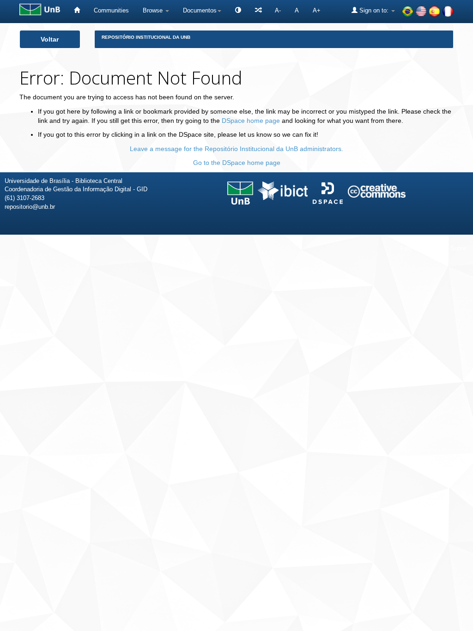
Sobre (458, 248)
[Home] (77, 10)
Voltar (50, 39)
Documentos (200, 10)
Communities (111, 10)
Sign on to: (374, 10)
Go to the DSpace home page (236, 162)
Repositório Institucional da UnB (146, 37)
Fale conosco (418, 248)
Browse (153, 10)
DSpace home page (251, 120)
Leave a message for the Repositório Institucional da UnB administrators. (236, 148)
